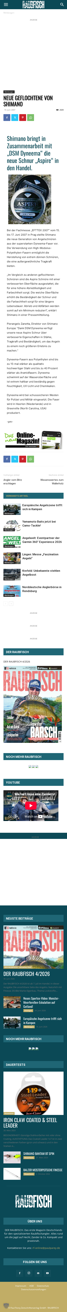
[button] (5, 4)
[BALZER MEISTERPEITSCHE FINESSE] (12, 1174)
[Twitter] (14, 117)
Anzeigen (28, 1010)
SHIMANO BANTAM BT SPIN (38, 1153)
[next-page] (11, 604)
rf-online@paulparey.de (46, 1248)
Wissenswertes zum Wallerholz (52, 481)
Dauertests (9, 1113)
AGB (31, 1285)
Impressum (20, 1285)
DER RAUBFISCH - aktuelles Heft (17, 967)
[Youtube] (47, 1273)
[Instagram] (28, 1273)
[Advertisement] (33, 55)
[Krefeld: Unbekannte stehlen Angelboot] (12, 575)
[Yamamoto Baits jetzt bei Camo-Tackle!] (12, 525)
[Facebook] (6, 117)
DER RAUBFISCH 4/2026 (16, 661)
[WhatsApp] (30, 117)
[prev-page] (5, 604)
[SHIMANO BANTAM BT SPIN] (12, 1157)
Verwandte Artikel (17, 496)
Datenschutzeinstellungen (33, 1289)
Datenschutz (43, 1285)
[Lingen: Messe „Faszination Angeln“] (12, 558)
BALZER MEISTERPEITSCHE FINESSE (42, 1170)
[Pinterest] (22, 117)
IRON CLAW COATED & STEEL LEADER (30, 1122)
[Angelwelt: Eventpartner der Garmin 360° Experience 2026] (12, 542)
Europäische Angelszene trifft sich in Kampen (42, 1020)
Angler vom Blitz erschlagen (12, 481)
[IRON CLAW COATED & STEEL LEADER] (33, 1093)
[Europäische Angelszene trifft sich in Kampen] (12, 509)
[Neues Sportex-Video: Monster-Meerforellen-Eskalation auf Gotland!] (12, 1002)
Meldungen (8, 12)
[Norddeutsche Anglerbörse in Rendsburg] (12, 591)
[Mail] (38, 1273)
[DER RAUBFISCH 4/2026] (32, 704)
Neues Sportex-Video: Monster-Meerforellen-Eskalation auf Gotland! (41, 1002)
